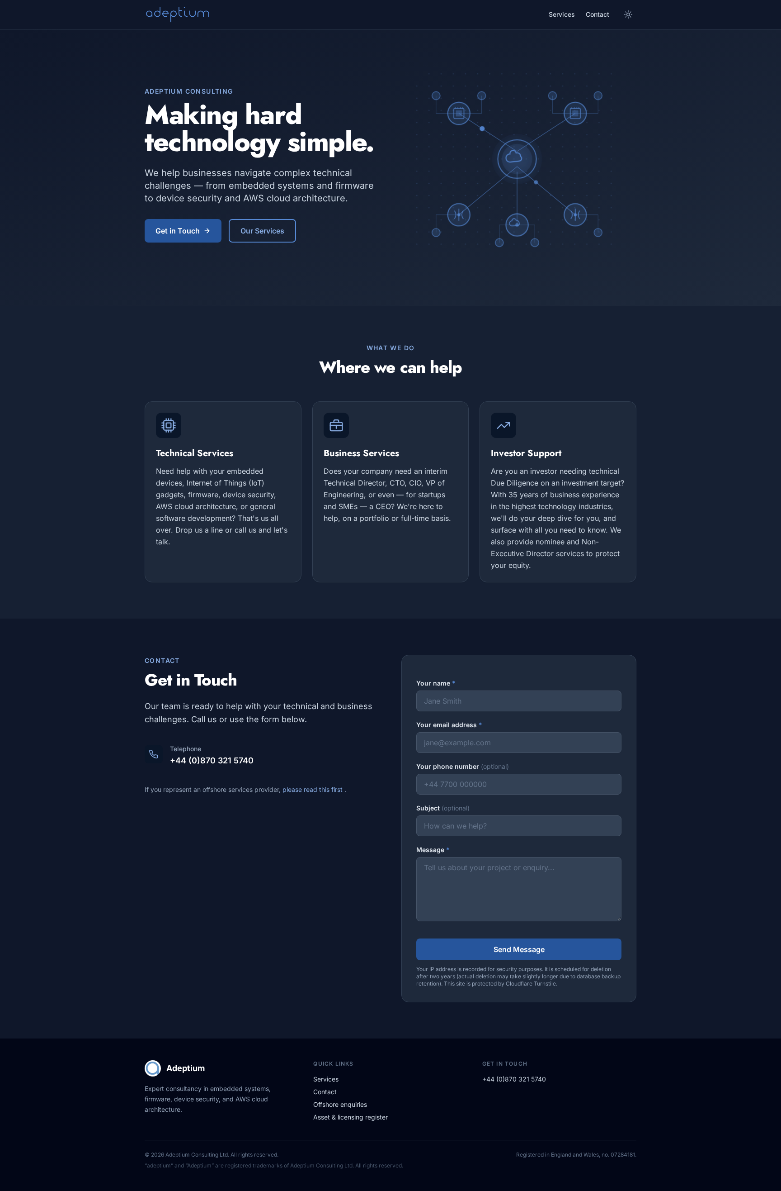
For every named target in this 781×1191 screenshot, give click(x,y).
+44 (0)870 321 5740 (212, 760)
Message (433, 849)
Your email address (449, 725)
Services (562, 14)
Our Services (262, 230)
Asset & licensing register (350, 1117)
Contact (597, 14)
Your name (436, 683)
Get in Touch (177, 230)
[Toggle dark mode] (628, 14)
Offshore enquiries (340, 1104)
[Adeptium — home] (177, 14)
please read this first (313, 789)
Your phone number (462, 766)
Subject (443, 808)
